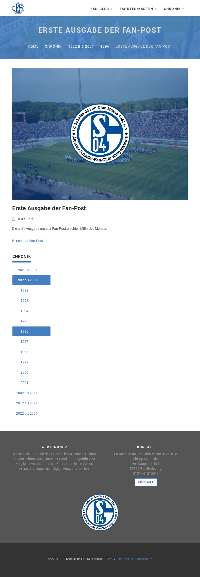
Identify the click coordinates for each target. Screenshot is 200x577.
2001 (22, 383)
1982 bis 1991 (27, 270)
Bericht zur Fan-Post (27, 241)
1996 (104, 46)
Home (33, 46)
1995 (22, 321)
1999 (22, 362)
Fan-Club (100, 9)
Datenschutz (143, 559)
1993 (22, 301)
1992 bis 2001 (81, 46)
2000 (22, 372)
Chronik (173, 9)
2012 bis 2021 (27, 403)
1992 (22, 290)
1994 (22, 311)
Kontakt (146, 482)
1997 (22, 342)
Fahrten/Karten (137, 9)
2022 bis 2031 (27, 413)
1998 (22, 352)
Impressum (125, 559)
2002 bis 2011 (27, 393)
